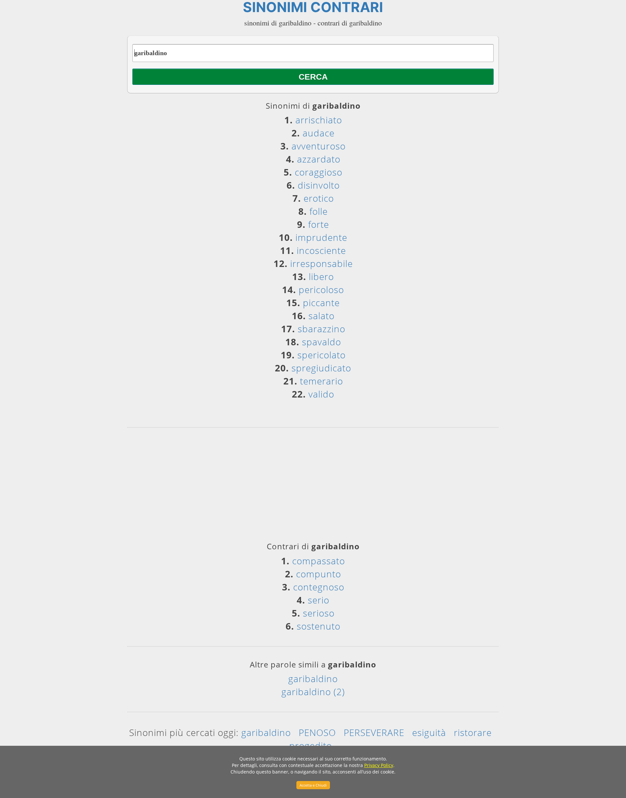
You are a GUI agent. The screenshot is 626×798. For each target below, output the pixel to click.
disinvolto (319, 185)
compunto (318, 574)
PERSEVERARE (374, 732)
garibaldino (313, 678)
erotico (319, 198)
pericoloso (321, 289)
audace (319, 133)
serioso (319, 613)
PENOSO (317, 732)
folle (318, 211)
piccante (321, 302)
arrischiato (318, 120)
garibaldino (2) (313, 691)
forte (318, 224)
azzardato (318, 159)
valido (321, 394)
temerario (321, 381)
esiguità (429, 732)
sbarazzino (321, 328)
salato (321, 315)
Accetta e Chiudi (313, 785)
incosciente (321, 250)
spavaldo (321, 342)
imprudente (321, 237)
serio (318, 600)
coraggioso (318, 172)
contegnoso (318, 587)
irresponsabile (321, 263)
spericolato (321, 355)
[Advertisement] (313, 487)
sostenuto (318, 626)
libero (321, 276)
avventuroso (318, 146)
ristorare (473, 732)
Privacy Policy (378, 765)
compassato (318, 561)
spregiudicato (321, 368)
